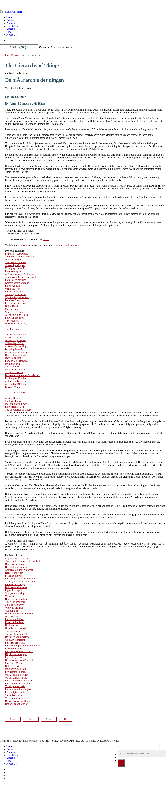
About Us (11, 763)
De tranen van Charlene (17, 636)
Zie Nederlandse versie (17, 73)
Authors (10, 752)
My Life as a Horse (15, 369)
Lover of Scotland (14, 317)
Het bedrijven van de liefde (19, 613)
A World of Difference (16, 384)
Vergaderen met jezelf (16, 698)
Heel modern (11, 625)
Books (9, 749)
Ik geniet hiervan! (14, 575)
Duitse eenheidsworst (16, 587)
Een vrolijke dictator (15, 692)
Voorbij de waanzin (15, 686)
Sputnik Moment (13, 401)
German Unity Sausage (17, 282)
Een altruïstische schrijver (18, 689)
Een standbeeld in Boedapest (20, 680)
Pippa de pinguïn (13, 590)
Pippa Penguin (12, 285)
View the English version (18, 88)
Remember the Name (16, 303)
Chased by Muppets (15, 265)
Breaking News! (13, 349)
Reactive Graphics (109, 740)
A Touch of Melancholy (17, 352)
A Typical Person (14, 372)
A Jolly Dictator (13, 398)
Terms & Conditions (10, 740)
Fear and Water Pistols (16, 253)
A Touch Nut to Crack (16, 314)
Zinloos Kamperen (14, 604)
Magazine (15, 55)
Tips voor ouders (13, 631)
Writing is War (12, 288)
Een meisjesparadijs (15, 642)
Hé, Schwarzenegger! (16, 654)
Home (8, 55)
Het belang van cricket (16, 703)
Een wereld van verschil (17, 683)
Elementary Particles (15, 279)
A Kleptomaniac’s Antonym (19, 274)
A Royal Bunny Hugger (17, 346)
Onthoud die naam (14, 607)
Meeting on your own (16, 403)
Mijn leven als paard (15, 669)
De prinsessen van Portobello (20, 660)
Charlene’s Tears (13, 337)
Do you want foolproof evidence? (22, 375)
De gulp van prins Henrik (18, 701)
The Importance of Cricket (18, 409)
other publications (68, 245)
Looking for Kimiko (15, 378)
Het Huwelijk (12, 666)
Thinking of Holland (15, 294)
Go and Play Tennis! (15, 340)
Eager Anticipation (14, 291)
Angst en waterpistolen (17, 558)
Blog (9, 760)
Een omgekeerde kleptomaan (20, 578)
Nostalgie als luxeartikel (17, 628)
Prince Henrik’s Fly (15, 406)
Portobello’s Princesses (16, 360)
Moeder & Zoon (13, 663)
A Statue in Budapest (16, 381)
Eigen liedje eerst (14, 657)
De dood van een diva (16, 567)
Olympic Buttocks (14, 259)
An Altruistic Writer (15, 392)
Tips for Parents (13, 329)
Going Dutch (11, 306)
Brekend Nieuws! (14, 648)
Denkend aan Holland (16, 599)
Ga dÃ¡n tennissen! (15, 639)
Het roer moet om (14, 572)
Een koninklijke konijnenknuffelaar (23, 645)
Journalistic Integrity (15, 334)
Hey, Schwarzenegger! (16, 355)
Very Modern (12, 320)
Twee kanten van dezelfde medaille (23, 561)
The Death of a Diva (15, 262)
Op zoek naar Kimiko (16, 677)
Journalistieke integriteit (17, 634)
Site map (44, 740)
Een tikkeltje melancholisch (19, 651)
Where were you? (14, 312)
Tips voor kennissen (15, 602)
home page (25, 245)
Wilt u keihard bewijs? (16, 674)
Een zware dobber (14, 619)
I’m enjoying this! (14, 271)
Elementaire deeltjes (15, 584)
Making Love (12, 309)
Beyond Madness (14, 387)
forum (46, 239)
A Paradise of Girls (14, 343)
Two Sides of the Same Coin (19, 256)
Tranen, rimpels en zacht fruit (20, 581)
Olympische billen (14, 564)
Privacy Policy (30, 740)
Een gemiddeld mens (15, 671)
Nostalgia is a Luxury (16, 323)
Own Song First (13, 357)
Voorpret (9, 596)
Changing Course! (14, 268)
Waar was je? (12, 616)
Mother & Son (12, 363)
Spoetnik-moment (14, 695)
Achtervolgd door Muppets (19, 569)
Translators (12, 755)
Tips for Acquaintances (17, 297)
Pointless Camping (14, 300)
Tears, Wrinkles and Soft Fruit (20, 277)
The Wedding (12, 366)
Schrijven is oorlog (14, 593)
